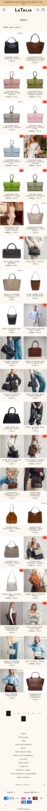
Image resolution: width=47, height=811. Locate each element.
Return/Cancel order (23, 752)
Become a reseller (23, 770)
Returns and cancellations (23, 755)
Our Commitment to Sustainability (23, 773)
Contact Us (23, 766)
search (23, 733)
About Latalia (23, 785)
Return (23, 748)
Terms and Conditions (23, 744)
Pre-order (23, 759)
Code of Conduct (23, 777)
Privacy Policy (23, 762)
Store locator (23, 737)
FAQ (23, 741)
